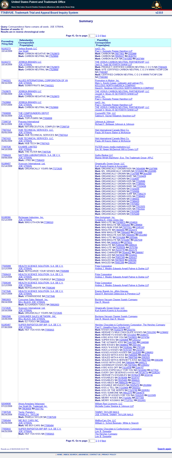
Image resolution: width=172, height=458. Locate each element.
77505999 (6, 266)
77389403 (140, 196)
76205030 (120, 247)
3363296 (159, 360)
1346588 (144, 342)
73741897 (125, 240)
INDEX (66, 454)
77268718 (6, 121)
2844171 (143, 362)
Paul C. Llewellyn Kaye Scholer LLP (112, 327)
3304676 (140, 393)
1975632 (128, 242)
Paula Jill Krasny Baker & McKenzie (113, 132)
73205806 (123, 340)
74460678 (115, 242)
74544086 (140, 168)
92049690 (6, 403)
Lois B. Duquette (103, 431)
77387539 (6, 412)
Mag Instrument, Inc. (105, 217)
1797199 (141, 347)
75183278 (118, 330)
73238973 (120, 222)
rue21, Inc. (100, 48)
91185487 (6, 325)
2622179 (133, 250)
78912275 (127, 393)
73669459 (125, 232)
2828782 (146, 355)
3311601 (142, 400)
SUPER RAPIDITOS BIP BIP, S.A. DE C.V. (39, 325)
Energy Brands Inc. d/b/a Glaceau (111, 291)
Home (13, 7)
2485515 (133, 245)
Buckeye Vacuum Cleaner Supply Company (116, 299)
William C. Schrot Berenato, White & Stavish (117, 423)
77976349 (134, 214)
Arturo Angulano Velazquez (31, 403)
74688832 (123, 345)
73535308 (136, 352)
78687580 (146, 360)
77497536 (6, 147)
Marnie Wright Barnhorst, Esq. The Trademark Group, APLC (124, 157)
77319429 (141, 176)
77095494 (6, 420)
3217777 (136, 382)
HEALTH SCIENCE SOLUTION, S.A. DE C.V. (40, 266)
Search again (164, 449)
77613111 (140, 209)
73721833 (131, 335)
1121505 (152, 395)
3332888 (132, 53)
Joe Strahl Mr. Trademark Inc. (33, 406)
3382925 (146, 357)
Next (103, 35)
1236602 (164, 332)
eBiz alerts (60, 7)
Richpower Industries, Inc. (31, 217)
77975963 (134, 204)
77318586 (140, 181)
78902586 (6, 316)
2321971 (140, 350)
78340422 (126, 252)
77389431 (134, 199)
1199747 (140, 367)
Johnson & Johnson (104, 121)
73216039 (127, 367)
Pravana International (28, 121)
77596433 (6, 155)
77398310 (48, 222)
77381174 (141, 194)
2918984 (147, 385)
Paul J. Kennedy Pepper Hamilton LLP (114, 51)
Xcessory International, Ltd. (31, 163)
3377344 (140, 398)
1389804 (138, 225)
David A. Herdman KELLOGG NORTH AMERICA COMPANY (124, 88)
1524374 (133, 230)
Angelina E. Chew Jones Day (109, 220)
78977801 (119, 53)
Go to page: (82, 35)
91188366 (6, 217)
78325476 (134, 385)
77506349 (6, 283)
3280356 (132, 260)
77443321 (6, 80)
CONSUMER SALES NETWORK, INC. (37, 316)
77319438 (141, 186)
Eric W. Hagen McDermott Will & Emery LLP (116, 149)
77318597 (134, 178)
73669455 (130, 235)
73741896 (120, 237)
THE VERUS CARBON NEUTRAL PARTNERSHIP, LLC (122, 62)
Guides (35, 7)
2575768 (133, 247)
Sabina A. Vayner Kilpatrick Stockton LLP (115, 115)
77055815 (49, 330)
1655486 (133, 237)
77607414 (6, 130)
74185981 (128, 347)
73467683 (131, 342)
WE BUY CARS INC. (28, 420)
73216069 (142, 370)
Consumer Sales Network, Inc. (33, 299)
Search (29, 7)
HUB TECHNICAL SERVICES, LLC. (36, 130)
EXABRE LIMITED (27, 147)
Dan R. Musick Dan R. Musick (110, 319)
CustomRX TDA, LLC (105, 113)
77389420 (134, 201)
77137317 (129, 400)
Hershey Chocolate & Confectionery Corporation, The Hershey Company (130, 325)
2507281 (137, 345)
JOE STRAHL (25, 64)
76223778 (120, 250)
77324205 (134, 189)
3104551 (133, 255)
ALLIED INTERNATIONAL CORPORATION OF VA (43, 80)
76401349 (120, 257)
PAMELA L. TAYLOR (28, 414)
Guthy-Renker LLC (104, 155)
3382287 (132, 262)
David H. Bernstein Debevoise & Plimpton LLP (117, 293)
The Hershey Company (106, 434)
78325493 (122, 380)
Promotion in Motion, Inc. (107, 80)
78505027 (119, 56)
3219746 (148, 375)
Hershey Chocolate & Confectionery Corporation (118, 429)
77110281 (127, 398)
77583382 (103, 77)
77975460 (127, 58)
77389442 (140, 183)
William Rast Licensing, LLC (108, 403)
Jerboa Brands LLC (27, 48)
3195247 (156, 372)
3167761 (39, 408)
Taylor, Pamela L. (26, 412)
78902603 (6, 299)
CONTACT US (95, 454)
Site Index (21, 7)
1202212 (136, 340)
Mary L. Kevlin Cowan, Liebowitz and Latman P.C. (119, 83)
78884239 (123, 382)
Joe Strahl (23, 51)
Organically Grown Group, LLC (110, 163)
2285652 (145, 365)
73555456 (125, 225)
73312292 (151, 332)
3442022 (136, 387)
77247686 (134, 173)
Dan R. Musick (102, 302)
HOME (59, 454)
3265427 (133, 257)
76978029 (119, 260)
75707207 (127, 350)
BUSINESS (83, 454)
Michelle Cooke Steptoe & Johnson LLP (114, 406)
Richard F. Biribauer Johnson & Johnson (114, 124)
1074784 (145, 337)
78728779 (143, 372)
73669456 (120, 230)
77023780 (132, 390)
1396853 (149, 352)
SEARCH (73, 454)
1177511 (155, 370)
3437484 (140, 58)
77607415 (6, 138)
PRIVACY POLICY (109, 454)
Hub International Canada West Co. (112, 130)
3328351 (145, 390)
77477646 (6, 291)
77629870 (54, 53)
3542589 (147, 173)
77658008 (6, 113)
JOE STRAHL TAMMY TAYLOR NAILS (114, 414)
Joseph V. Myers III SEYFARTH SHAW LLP (116, 94)
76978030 (120, 255)
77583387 (103, 72)
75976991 (132, 365)
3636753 (132, 56)
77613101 (140, 206)
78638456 (26, 408)
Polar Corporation (103, 266)
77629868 (53, 56)
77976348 (134, 211)
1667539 (138, 240)
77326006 (134, 191)
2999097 (139, 252)
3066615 (135, 380)
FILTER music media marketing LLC (112, 147)
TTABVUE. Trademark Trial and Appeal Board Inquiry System (39, 12)
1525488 (138, 232)
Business (51, 7)
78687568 (133, 357)
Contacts (42, 7)
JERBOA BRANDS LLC (29, 62)
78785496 (122, 377)
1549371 (144, 335)
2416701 (131, 330)
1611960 (143, 235)
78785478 (135, 375)
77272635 (57, 168)
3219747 (135, 377)
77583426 (162, 67)
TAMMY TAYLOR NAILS (107, 412)
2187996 (153, 168)
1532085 (152, 171)
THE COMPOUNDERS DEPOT (33, 113)
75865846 (130, 362)
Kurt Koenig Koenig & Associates (111, 166)
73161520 (139, 395)
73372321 (127, 227)
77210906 (123, 387)
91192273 (6, 48)
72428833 (132, 337)
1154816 (133, 222)
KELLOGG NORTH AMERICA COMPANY (115, 85)
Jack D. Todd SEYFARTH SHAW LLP (113, 64)
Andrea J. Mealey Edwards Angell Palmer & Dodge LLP (122, 268)
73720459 (139, 171)
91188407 (6, 163)
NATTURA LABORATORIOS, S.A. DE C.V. (39, 155)
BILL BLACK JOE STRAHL (31, 302)
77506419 (6, 274)
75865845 (133, 355)
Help (72, 7)
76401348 (119, 262)
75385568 (120, 245)
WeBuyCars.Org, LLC (105, 420)
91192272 (6, 62)
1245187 (140, 227)
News (68, 7)
